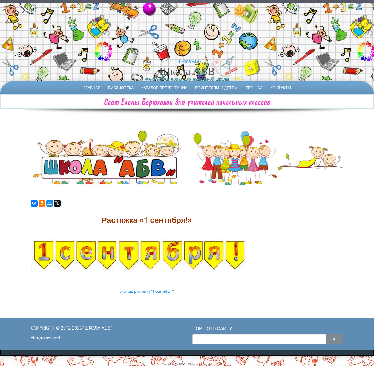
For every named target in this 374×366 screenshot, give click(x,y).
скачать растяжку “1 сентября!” (147, 291)
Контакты (280, 87)
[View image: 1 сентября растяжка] (146, 256)
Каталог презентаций (164, 87)
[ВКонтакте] (34, 203)
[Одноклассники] (42, 203)
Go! (334, 339)
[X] (57, 203)
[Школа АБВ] (187, 61)
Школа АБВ (187, 70)
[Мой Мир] (49, 203)
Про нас (254, 87)
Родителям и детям (216, 87)
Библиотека (121, 87)
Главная (91, 87)
